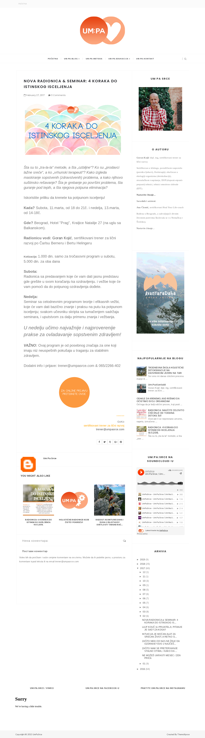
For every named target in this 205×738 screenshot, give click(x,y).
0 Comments (58, 95)
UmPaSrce (37, 734)
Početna (22, 4)
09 (144, 585)
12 (144, 572)
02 (144, 616)
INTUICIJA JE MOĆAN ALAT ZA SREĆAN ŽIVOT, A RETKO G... (159, 635)
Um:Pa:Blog (71, 59)
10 (144, 581)
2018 (142, 564)
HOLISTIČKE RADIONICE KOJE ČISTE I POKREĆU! (74, 521)
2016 (142, 669)
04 (144, 607)
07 (144, 594)
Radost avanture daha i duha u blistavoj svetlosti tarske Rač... (109, 522)
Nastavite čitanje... (146, 195)
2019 (142, 559)
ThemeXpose (183, 734)
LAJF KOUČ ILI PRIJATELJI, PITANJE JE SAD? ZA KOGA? (162, 628)
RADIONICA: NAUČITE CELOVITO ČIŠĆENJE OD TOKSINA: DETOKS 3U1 (166, 413)
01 (144, 663)
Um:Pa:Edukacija (118, 59)
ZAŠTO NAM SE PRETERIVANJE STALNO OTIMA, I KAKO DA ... (160, 649)
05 (144, 602)
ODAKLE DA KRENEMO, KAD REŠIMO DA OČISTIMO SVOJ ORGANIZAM (158, 400)
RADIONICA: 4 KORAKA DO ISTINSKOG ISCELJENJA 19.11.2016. (38, 522)
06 (144, 598)
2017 (142, 568)
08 (144, 589)
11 (144, 576)
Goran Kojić (62, 238)
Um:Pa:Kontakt (145, 59)
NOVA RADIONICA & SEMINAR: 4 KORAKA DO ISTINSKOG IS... (160, 621)
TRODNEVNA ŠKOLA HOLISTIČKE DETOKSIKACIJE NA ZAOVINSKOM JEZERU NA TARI (166, 370)
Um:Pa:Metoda (94, 59)
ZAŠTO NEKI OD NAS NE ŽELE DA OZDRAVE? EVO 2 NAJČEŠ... (160, 642)
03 (144, 611)
